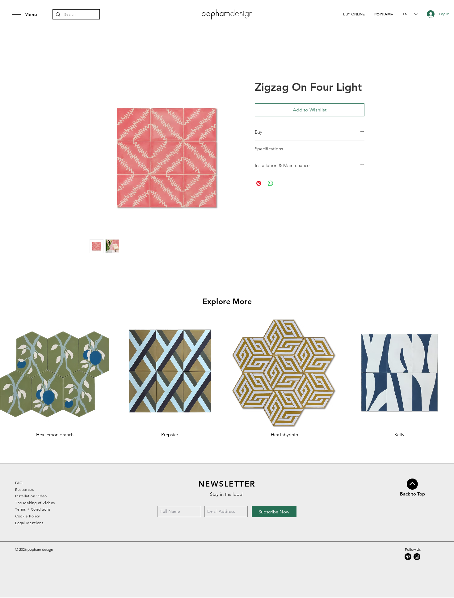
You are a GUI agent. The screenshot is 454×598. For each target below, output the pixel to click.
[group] (227, 378)
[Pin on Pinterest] (259, 183)
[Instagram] (417, 556)
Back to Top (412, 494)
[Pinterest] (408, 556)
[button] (353, 14)
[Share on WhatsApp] (270, 183)
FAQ (19, 482)
